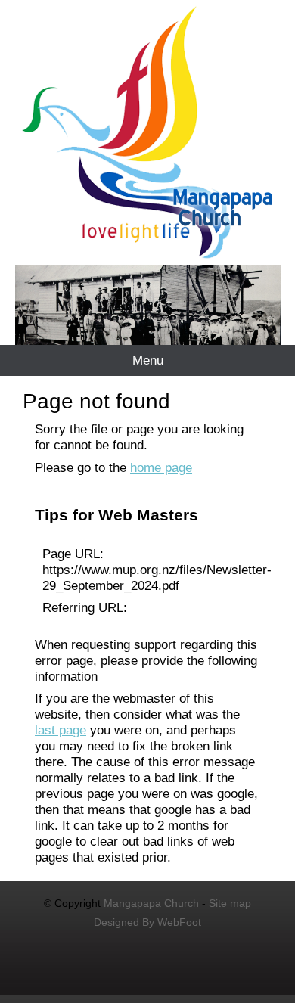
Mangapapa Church (151, 903)
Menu (147, 360)
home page (161, 467)
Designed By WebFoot (147, 922)
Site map (230, 903)
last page (60, 730)
